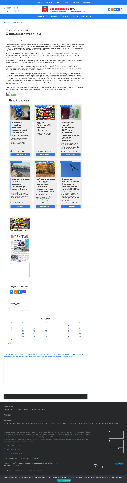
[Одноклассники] (9, 95)
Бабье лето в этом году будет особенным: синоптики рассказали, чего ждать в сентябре (46, 185)
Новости (6, 409)
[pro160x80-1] (116, 443)
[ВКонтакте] (7, 95)
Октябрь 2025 (103, 423)
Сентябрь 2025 (114, 423)
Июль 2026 (16, 423)
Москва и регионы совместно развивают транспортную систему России (21, 184)
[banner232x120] (116, 435)
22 (68, 334)
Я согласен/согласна (64, 480)
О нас (19, 409)
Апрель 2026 (42, 423)
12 (34, 331)
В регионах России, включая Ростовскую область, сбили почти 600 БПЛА (70, 184)
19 (34, 334)
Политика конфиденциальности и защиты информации (21, 458)
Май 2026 (33, 423)
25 (23, 336)
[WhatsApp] (14, 95)
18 (23, 334)
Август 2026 (8, 423)
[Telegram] (115, 9)
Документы (41, 409)
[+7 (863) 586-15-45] (5, 445)
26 (34, 336)
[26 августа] (20, 248)
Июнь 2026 (25, 423)
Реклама (33, 409)
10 (11, 331)
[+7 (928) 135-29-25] (5, 449)
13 (46, 331)
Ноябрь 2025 (92, 423)
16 (80, 331)
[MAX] (118, 9)
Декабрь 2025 (82, 423)
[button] (122, 9)
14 (57, 331)
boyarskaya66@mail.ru (14, 453)
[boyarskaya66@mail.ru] (5, 453)
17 (11, 334)
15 (68, 331)
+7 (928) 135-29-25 (13, 449)
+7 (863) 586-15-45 (13, 445)
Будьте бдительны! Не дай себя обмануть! (44, 126)
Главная (6, 22)
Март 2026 (51, 423)
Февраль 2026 (61, 423)
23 (80, 334)
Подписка (26, 409)
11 (23, 331)
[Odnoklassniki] (112, 9)
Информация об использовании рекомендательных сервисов (23, 470)
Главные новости (16, 22)
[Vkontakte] (109, 9)
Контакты (13, 409)
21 (57, 334)
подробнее (42, 477)
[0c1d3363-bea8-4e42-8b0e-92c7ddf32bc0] (46, 372)
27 (46, 336)
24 (11, 336)
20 (46, 334)
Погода (7, 397)
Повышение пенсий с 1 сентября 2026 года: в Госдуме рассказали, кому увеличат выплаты (70, 131)
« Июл (9, 344)
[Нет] (125, 479)
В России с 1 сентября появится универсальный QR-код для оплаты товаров (20, 128)
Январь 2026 (72, 423)
